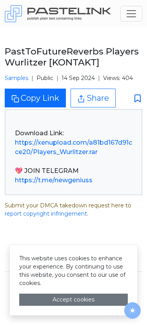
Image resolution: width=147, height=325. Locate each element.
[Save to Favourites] (135, 98)
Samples (16, 78)
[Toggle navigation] (131, 14)
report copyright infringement (46, 213)
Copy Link (40, 98)
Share (98, 98)
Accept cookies (73, 299)
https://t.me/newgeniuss (54, 180)
